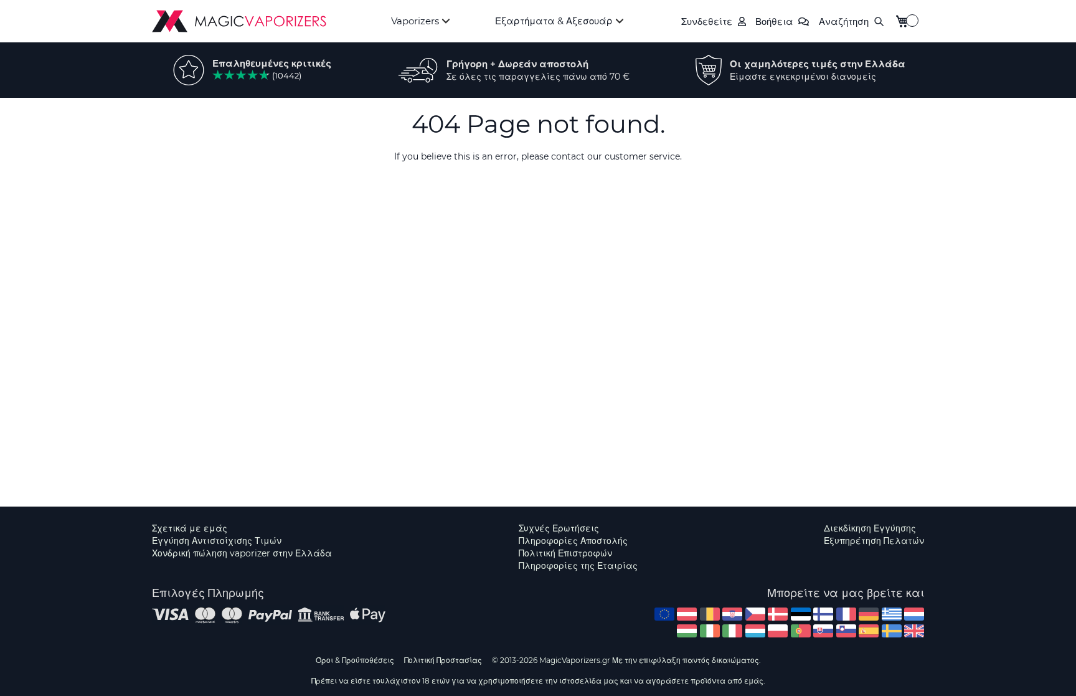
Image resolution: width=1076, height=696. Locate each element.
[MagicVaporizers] (239, 21)
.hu (687, 630)
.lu (755, 630)
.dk (778, 614)
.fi (823, 614)
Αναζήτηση (844, 21)
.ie (710, 630)
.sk (823, 630)
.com (664, 614)
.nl (914, 614)
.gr (892, 614)
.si (846, 630)
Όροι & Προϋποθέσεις (355, 660)
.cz (755, 614)
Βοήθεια (774, 21)
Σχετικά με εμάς (189, 528)
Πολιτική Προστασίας (443, 660)
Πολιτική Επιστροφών (565, 553)
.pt (801, 630)
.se (892, 630)
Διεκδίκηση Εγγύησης (870, 528)
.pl (778, 630)
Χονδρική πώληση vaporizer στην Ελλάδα (242, 553)
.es (869, 630)
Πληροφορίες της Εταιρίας (578, 565)
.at (687, 614)
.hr (732, 614)
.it (732, 630)
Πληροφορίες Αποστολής (573, 540)
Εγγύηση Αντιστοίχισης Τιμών (216, 540)
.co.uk (914, 630)
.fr (846, 614)
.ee (801, 614)
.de (869, 614)
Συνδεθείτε (706, 21)
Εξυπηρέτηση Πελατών (874, 540)
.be (710, 614)
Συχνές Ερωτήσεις (559, 528)
